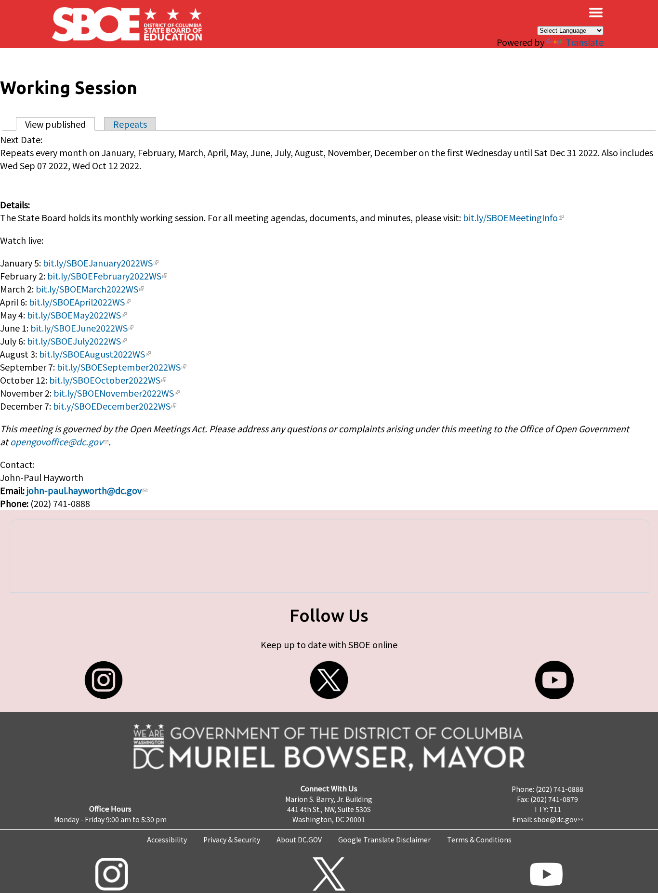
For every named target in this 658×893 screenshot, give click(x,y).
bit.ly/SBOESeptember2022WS (119, 366)
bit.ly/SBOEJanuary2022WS (98, 262)
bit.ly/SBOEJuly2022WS (74, 340)
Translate (585, 42)
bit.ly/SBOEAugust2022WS (92, 353)
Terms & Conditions (479, 839)
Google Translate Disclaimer (384, 839)
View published (60, 124)
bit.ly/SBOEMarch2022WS (87, 288)
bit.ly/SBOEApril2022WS (77, 301)
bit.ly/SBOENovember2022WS (113, 393)
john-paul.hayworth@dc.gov (84, 490)
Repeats (130, 124)
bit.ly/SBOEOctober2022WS (104, 379)
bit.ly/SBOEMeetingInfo (510, 217)
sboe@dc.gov (555, 819)
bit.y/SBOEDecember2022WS (112, 406)
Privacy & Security (231, 839)
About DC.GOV (299, 839)
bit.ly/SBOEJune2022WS (79, 327)
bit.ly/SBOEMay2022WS (74, 314)
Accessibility (167, 839)
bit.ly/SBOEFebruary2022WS (104, 275)
